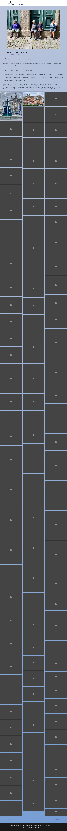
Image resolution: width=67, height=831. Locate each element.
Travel (11, 54)
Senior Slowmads (49, 3)
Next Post (58, 819)
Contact (57, 3)
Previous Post (10, 819)
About (42, 3)
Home (38, 3)
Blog (9, 54)
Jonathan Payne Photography (15, 4)
